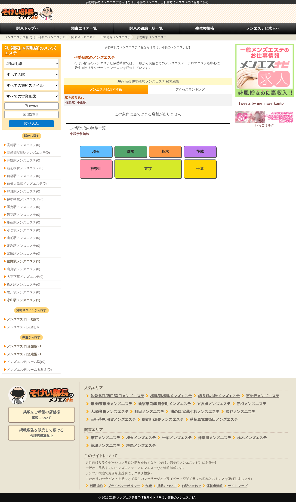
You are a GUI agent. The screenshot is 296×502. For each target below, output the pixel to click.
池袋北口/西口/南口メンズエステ (117, 396)
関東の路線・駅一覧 (146, 28)
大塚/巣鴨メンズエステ (110, 411)
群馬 (130, 151)
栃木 (165, 151)
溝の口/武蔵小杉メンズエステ (194, 411)
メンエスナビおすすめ (106, 89)
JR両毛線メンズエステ (115, 37)
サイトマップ (237, 486)
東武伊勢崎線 (79, 134)
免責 (148, 486)
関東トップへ (27, 28)
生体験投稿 (204, 28)
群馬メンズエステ (141, 445)
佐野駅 (70, 102)
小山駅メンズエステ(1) (23, 300)
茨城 (200, 151)
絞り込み (31, 124)
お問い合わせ (191, 486)
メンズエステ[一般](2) (23, 319)
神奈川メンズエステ (214, 438)
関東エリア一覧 (84, 28)
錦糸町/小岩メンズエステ (219, 396)
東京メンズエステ (105, 438)
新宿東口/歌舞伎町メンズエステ (164, 404)
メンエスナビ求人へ (263, 28)
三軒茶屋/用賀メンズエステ (113, 419)
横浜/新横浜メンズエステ (171, 396)
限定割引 (33, 114)
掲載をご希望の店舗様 (41, 414)
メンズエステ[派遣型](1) (25, 354)
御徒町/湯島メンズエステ (163, 419)
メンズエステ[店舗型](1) (25, 346)
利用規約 (96, 486)
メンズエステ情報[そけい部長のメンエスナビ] (36, 37)
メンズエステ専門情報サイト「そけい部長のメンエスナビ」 (157, 497)
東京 (148, 169)
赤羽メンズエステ (251, 404)
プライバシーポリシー (124, 486)
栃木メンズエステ (252, 438)
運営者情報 (215, 486)
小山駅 (81, 102)
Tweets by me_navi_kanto (261, 103)
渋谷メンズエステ (240, 411)
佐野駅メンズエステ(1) (23, 261)
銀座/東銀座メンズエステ (111, 404)
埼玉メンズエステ (141, 438)
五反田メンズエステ (214, 404)
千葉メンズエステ (177, 438)
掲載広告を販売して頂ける (41, 433)
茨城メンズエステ (105, 445)
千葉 (200, 169)
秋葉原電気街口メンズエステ (214, 419)
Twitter (33, 106)
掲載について (167, 486)
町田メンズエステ (149, 411)
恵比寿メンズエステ (262, 396)
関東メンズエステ (83, 37)
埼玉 (96, 151)
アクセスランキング (190, 89)
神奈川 (96, 169)
